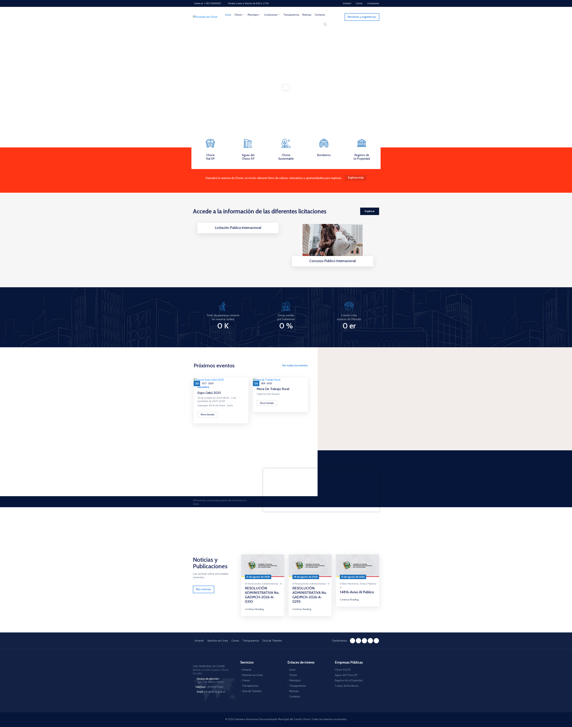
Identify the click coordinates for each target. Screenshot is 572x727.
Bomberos (324, 155)
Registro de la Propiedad (362, 156)
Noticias (306, 14)
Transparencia (291, 14)
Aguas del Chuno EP (248, 156)
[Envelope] (376, 640)
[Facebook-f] (352, 640)
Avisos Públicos (368, 583)
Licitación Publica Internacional (238, 227)
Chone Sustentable (286, 156)
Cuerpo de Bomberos (347, 685)
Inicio (228, 14)
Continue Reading (254, 609)
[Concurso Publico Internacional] (333, 242)
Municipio (253, 14)
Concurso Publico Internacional (332, 261)
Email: (211, 691)
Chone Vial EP (210, 156)
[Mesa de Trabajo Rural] (266, 379)
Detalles (238, 232)
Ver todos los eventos (295, 365)
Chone (238, 14)
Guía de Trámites (272, 640)
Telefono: (209, 686)
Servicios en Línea (217, 640)
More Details (207, 414)
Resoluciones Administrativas (262, 583)
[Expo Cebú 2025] (209, 379)
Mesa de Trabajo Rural (273, 389)
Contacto (320, 14)
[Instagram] (358, 640)
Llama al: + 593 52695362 (207, 3)
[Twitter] (364, 640)
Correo (235, 640)
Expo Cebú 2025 (209, 393)
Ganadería (203, 387)
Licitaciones (271, 14)
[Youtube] (370, 640)
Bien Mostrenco (350, 583)
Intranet (199, 640)
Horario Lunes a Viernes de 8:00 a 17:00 (248, 3)
